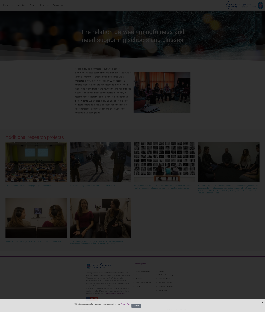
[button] (262, 302)
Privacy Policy (126, 304)
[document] (132, 156)
